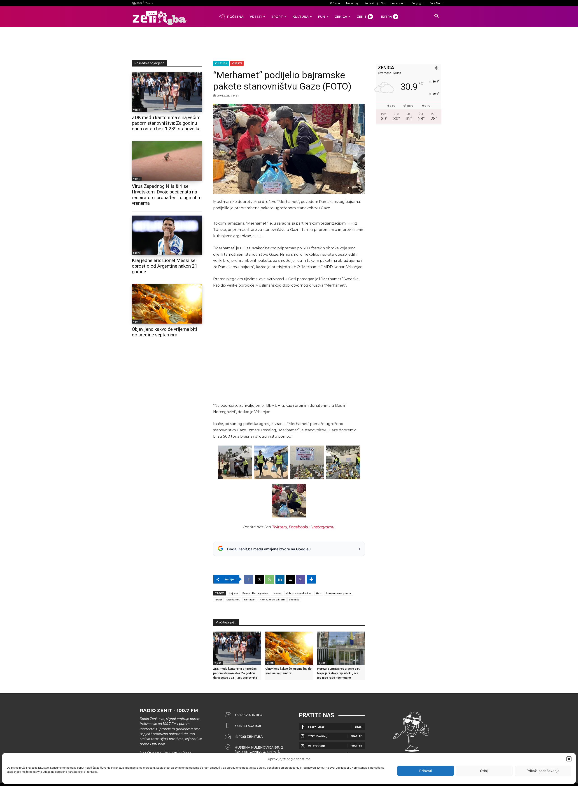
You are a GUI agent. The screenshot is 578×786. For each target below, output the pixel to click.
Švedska (294, 599)
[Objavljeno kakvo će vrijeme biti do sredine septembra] (167, 304)
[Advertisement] (289, 42)
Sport (136, 252)
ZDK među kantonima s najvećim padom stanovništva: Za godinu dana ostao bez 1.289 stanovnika (166, 123)
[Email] (290, 579)
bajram (233, 593)
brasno (277, 593)
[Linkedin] (279, 579)
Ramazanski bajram (272, 599)
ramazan (249, 599)
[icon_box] (254, 750)
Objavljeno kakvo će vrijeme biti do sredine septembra (164, 332)
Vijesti (136, 109)
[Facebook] (248, 579)
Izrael (218, 599)
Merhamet (233, 599)
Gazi (319, 593)
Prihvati (425, 771)
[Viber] (300, 579)
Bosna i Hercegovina (255, 593)
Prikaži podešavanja (543, 771)
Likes (358, 726)
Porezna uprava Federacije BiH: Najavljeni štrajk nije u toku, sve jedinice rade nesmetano (338, 673)
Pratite (356, 736)
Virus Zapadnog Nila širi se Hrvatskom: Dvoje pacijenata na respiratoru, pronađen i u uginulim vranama (167, 195)
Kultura (221, 63)
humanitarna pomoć (338, 593)
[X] (259, 579)
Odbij (484, 771)
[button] (569, 759)
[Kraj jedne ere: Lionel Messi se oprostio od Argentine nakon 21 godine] (167, 235)
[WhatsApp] (269, 579)
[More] (311, 579)
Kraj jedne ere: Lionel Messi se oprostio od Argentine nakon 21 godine (164, 266)
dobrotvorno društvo (299, 593)
